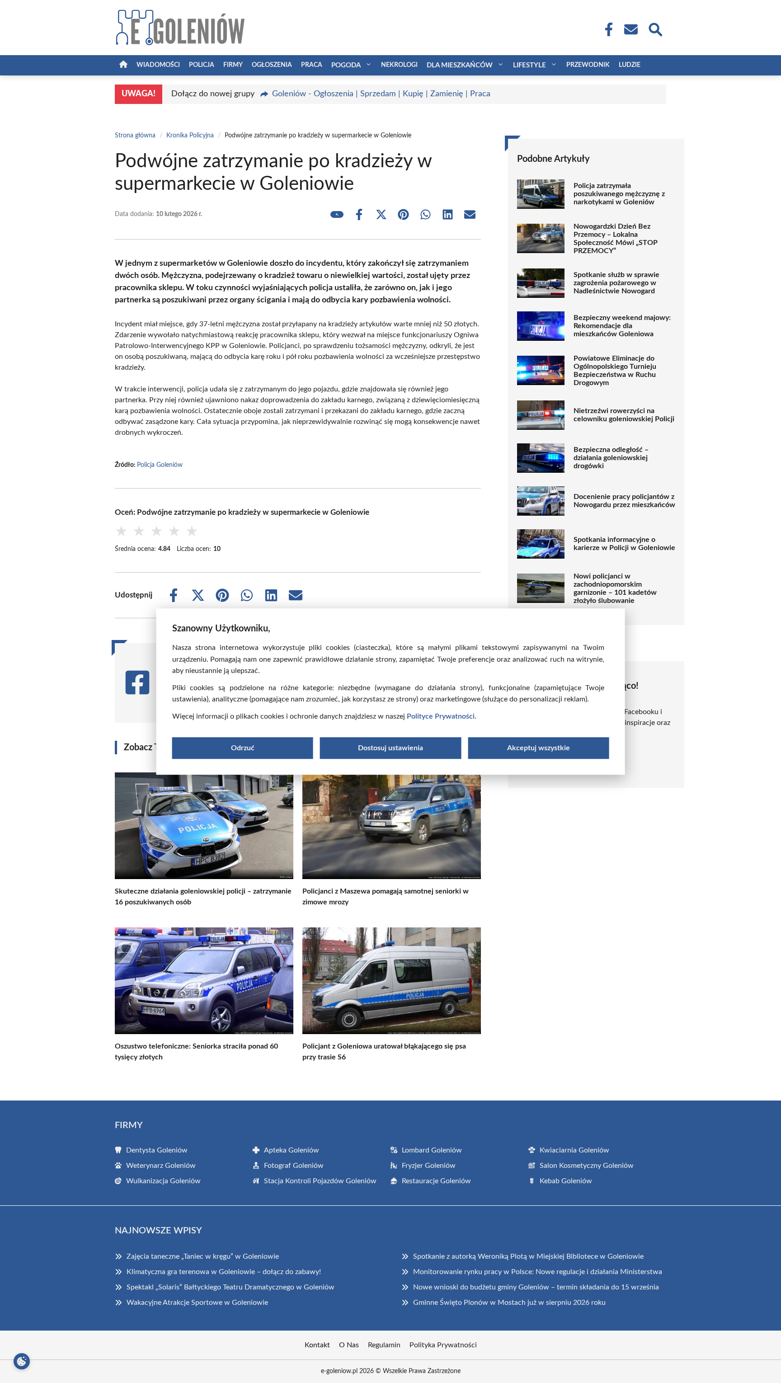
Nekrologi (399, 65)
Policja (201, 65)
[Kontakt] (630, 29)
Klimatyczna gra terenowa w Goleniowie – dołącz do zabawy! (224, 1271)
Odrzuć (242, 748)
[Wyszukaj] (655, 28)
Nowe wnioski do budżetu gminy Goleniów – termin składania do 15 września (536, 1287)
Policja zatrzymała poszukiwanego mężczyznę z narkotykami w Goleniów (619, 194)
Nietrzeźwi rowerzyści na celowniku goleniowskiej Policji (624, 415)
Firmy (233, 65)
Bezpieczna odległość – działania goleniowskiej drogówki (611, 458)
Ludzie (629, 65)
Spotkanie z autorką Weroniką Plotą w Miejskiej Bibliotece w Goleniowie (528, 1256)
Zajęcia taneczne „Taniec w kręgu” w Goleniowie (203, 1256)
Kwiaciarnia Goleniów (574, 1150)
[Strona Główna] (123, 65)
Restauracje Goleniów (436, 1181)
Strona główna (135, 135)
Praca (311, 65)
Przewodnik (588, 65)
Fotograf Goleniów (294, 1165)
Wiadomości (158, 65)
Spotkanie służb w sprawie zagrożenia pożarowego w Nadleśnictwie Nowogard (616, 283)
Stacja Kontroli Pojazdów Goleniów (320, 1181)
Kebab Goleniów (566, 1181)
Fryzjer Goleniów (429, 1165)
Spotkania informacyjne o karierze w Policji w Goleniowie (624, 543)
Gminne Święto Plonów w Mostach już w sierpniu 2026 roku (509, 1302)
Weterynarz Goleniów (161, 1165)
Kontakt (317, 1345)
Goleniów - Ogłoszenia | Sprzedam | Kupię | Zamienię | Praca (381, 94)
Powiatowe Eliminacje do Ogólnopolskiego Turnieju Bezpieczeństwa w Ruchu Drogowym (615, 370)
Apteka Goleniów (291, 1150)
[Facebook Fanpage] (606, 29)
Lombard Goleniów (432, 1150)
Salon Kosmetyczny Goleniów (587, 1165)
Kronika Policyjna (190, 135)
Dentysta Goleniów (157, 1150)
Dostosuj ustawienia (390, 748)
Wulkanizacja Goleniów (163, 1181)
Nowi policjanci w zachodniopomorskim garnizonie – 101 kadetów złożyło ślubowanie (615, 588)
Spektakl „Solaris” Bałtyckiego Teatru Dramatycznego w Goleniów (230, 1287)
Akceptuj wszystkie (538, 748)
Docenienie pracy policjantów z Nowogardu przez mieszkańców (624, 500)
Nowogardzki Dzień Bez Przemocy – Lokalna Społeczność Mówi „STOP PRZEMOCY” (616, 238)
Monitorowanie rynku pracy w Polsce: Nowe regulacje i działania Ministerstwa (537, 1271)
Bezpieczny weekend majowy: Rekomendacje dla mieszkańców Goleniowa (622, 326)
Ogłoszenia (272, 65)
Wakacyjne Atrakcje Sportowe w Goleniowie (197, 1302)
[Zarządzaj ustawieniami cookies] (22, 1361)
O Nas (349, 1345)
